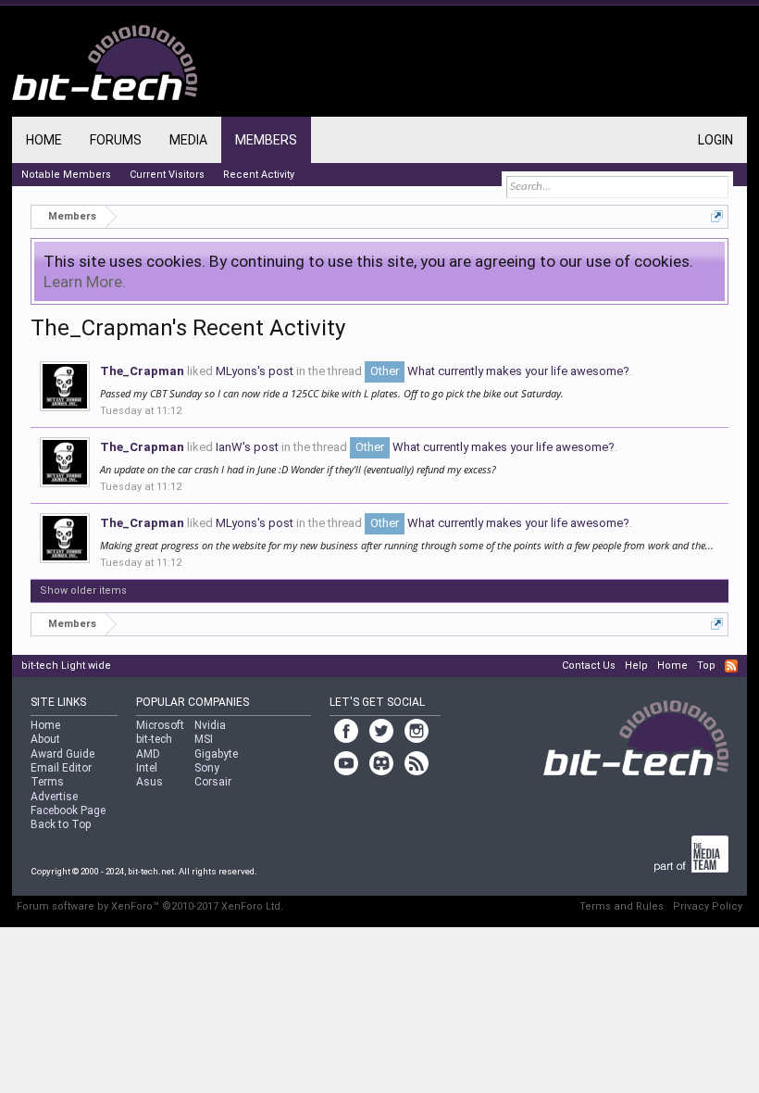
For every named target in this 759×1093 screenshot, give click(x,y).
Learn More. (85, 281)
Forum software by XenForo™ (150, 906)
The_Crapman (142, 371)
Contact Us (589, 666)
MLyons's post (254, 371)
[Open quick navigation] (717, 216)
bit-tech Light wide (66, 666)
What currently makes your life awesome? (499, 371)
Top (706, 666)
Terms (47, 781)
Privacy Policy (707, 906)
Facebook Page (68, 810)
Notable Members (66, 175)
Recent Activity (258, 175)
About (45, 739)
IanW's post (247, 447)
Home (44, 139)
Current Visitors (167, 175)
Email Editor (61, 767)
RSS (731, 666)
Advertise (54, 796)
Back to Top (61, 824)
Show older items (83, 590)
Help (636, 666)
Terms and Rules (621, 906)
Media (188, 139)
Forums (116, 139)
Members (266, 139)
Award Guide (62, 754)
